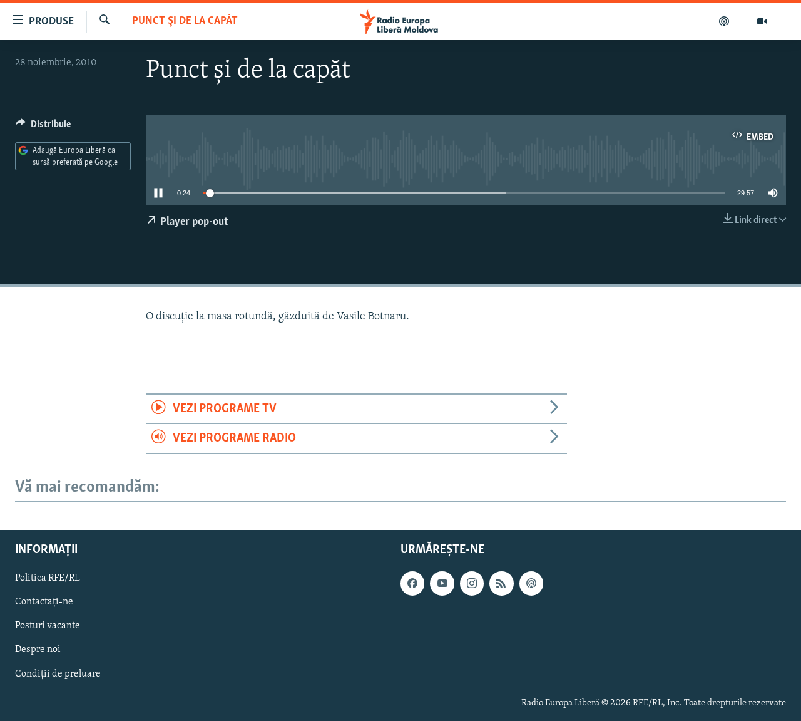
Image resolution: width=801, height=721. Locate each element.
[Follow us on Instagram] (472, 584)
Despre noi (38, 650)
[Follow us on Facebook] (412, 584)
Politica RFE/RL (47, 579)
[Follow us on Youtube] (442, 584)
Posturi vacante (47, 626)
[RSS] (501, 584)
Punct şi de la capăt (185, 21)
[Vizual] (762, 21)
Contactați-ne (44, 603)
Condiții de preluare (58, 674)
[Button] (43, 127)
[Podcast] (724, 21)
